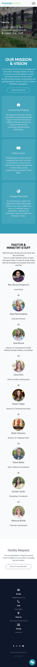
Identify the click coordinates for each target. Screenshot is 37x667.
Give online (18, 632)
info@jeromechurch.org (18, 597)
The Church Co (18, 656)
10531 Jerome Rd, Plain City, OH (18, 621)
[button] (33, 3)
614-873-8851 (18, 609)
